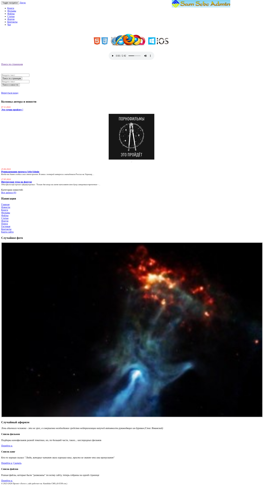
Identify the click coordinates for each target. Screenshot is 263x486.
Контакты (12, 22)
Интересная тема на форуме (16, 182)
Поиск (4, 223)
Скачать (17, 463)
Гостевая (5, 226)
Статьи (11, 16)
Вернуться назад (9, 93)
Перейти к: (7, 445)
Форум (10, 19)
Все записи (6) (8, 192)
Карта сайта (7, 232)
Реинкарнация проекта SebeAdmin (20, 171)
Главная (5, 204)
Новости (5, 207)
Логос (23, 2)
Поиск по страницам (12, 64)
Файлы (11, 13)
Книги (10, 8)
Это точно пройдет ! (12, 109)
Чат (9, 24)
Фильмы (11, 11)
